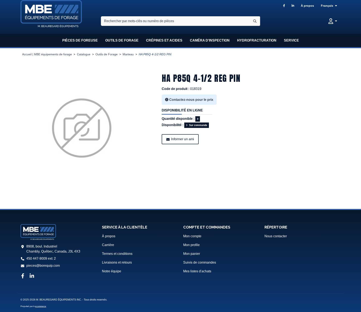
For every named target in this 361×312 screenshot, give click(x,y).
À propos (307, 5)
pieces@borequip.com (43, 265)
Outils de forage (122, 40)
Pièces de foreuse (80, 40)
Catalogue (83, 54)
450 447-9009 (36, 258)
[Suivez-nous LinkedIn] (32, 276)
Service (291, 40)
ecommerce (40, 306)
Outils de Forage (106, 54)
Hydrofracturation (256, 40)
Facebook (284, 6)
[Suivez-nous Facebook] (22, 276)
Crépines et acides (164, 40)
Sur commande (198, 125)
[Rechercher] (255, 21)
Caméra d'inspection (210, 40)
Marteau (128, 54)
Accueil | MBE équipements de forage (47, 54)
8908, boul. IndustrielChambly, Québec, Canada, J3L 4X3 (53, 249)
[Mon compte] (332, 21)
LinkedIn (292, 6)
